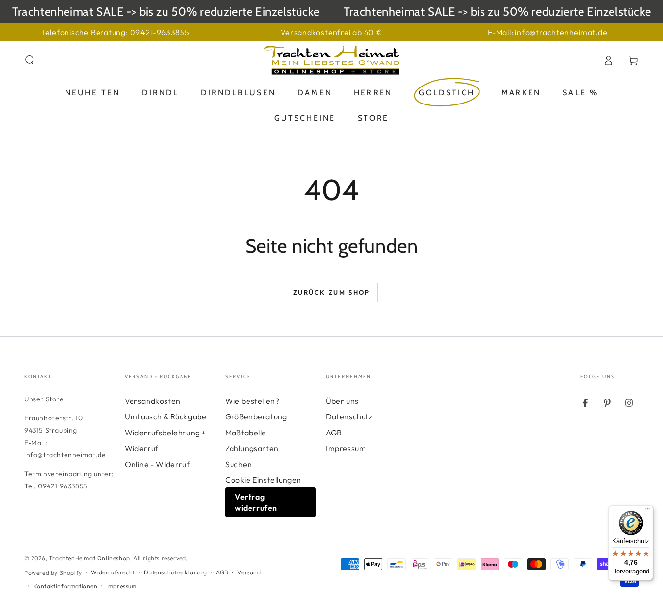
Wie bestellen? (252, 401)
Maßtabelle (245, 432)
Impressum (346, 448)
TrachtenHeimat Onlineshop (89, 558)
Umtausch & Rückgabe (165, 416)
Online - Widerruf (157, 464)
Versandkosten (153, 401)
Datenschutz (349, 416)
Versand (249, 572)
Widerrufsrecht (112, 572)
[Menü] (647, 511)
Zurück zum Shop (331, 292)
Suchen (238, 464)
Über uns (342, 401)
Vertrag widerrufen (256, 502)
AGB (334, 432)
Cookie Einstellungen (263, 480)
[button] (29, 60)
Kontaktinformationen (65, 586)
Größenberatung (256, 416)
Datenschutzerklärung (175, 572)
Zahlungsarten (252, 448)
